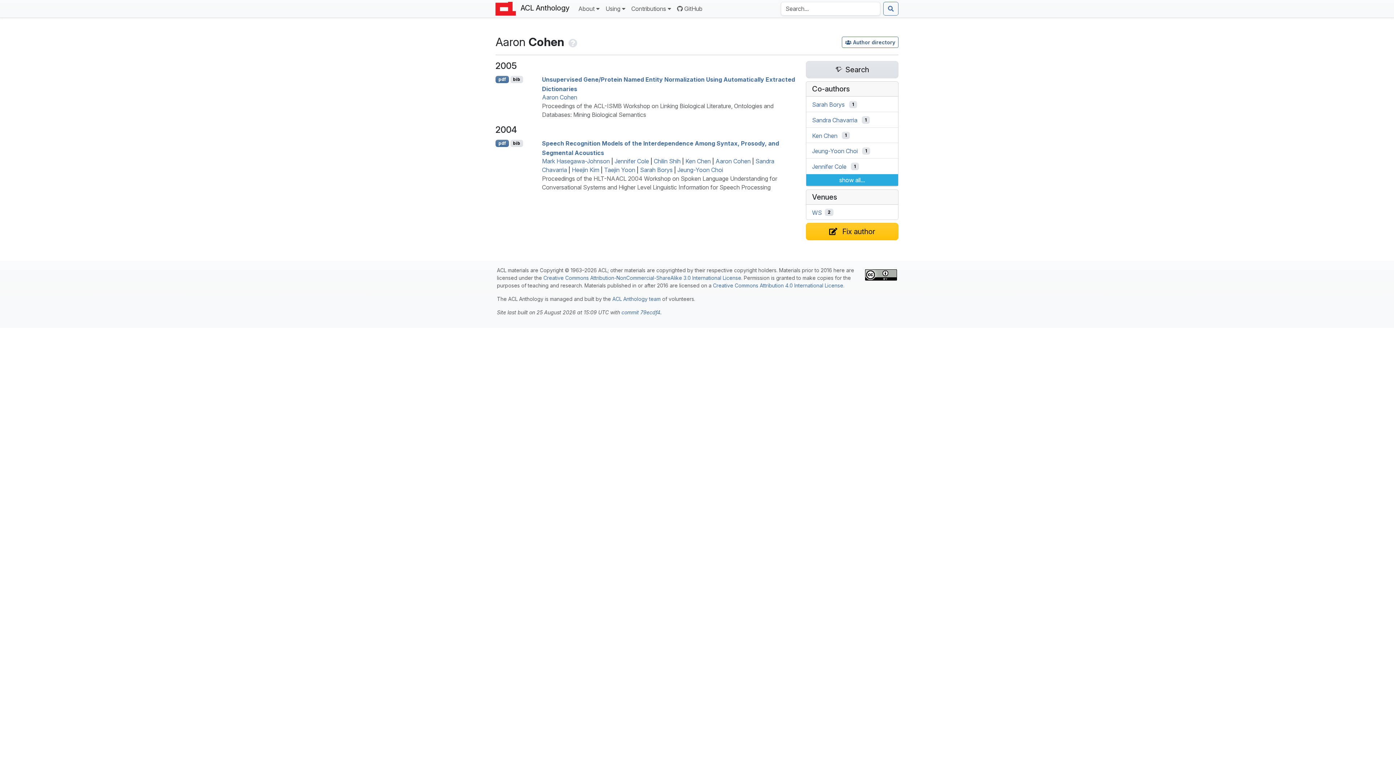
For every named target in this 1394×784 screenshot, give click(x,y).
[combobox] (830, 9)
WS (817, 212)
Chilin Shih (667, 161)
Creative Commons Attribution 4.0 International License (778, 285)
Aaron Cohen (559, 97)
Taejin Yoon (619, 169)
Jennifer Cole (632, 161)
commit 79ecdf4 (640, 312)
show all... (852, 180)
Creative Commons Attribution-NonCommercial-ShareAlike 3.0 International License (642, 278)
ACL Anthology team (636, 299)
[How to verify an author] (572, 42)
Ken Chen (698, 161)
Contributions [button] (648, 8)
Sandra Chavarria (834, 120)
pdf (502, 79)
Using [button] (613, 8)
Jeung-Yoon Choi (700, 169)
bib (516, 79)
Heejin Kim (585, 169)
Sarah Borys (656, 169)
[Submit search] (890, 9)
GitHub (693, 8)
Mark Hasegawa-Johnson (576, 161)
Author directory (874, 42)
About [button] (586, 8)
